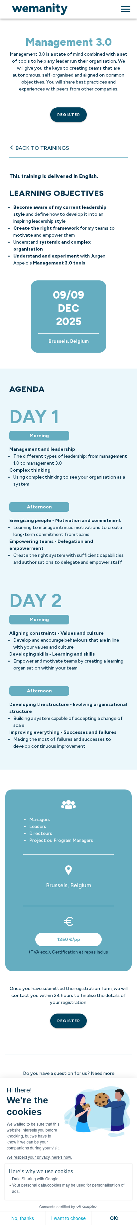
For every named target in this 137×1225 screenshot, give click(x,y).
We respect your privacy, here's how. (39, 1157)
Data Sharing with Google (35, 1178)
